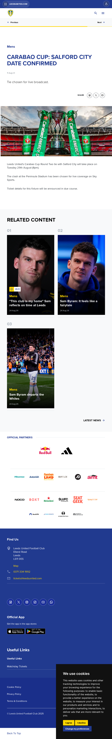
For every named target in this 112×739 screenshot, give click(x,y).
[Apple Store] (15, 631)
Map (15, 566)
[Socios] (63, 499)
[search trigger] (95, 13)
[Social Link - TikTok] (35, 602)
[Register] (105, 3)
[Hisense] (19, 476)
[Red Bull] (45, 451)
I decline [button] (81, 723)
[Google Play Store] (35, 631)
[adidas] (67, 451)
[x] (96, 95)
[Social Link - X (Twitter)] (18, 602)
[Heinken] (48, 499)
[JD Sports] (77, 476)
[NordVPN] (34, 514)
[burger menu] (103, 13)
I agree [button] (68, 723)
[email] (102, 95)
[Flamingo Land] (48, 476)
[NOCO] (19, 499)
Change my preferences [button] (77, 728)
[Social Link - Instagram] (26, 602)
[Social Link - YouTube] (43, 602)
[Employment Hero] (63, 514)
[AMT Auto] (92, 476)
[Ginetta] (92, 499)
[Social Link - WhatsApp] (51, 602)
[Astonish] (34, 476)
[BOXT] (34, 499)
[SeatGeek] (77, 499)
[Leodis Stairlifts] (48, 514)
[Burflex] (63, 476)
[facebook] (89, 95)
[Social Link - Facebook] (10, 602)
